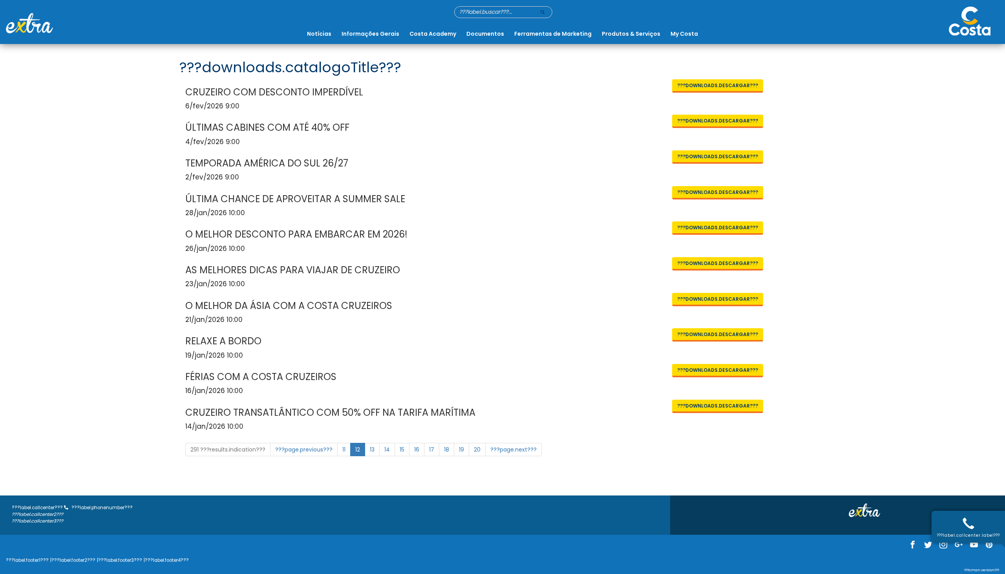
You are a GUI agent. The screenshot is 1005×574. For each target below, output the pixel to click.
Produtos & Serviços (631, 34)
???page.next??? (513, 449)
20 (477, 449)
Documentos (485, 34)
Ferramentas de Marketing (553, 34)
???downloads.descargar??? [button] (717, 85)
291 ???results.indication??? (227, 449)
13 (372, 449)
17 (431, 449)
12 (357, 449)
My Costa (684, 34)
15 (402, 449)
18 (446, 449)
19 (461, 449)
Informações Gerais (370, 34)
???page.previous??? (304, 449)
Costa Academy (432, 34)
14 (387, 449)
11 (343, 449)
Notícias (319, 34)
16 (416, 449)
